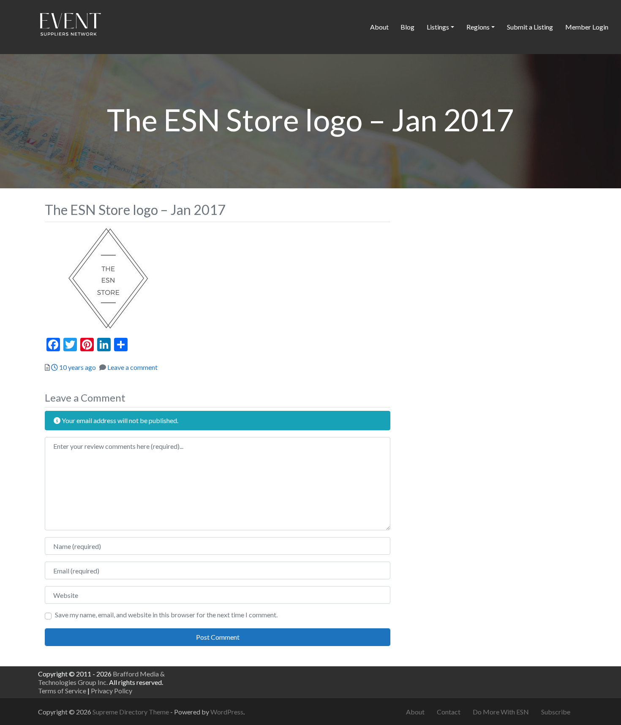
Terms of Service (62, 691)
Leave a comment (132, 367)
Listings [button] (438, 27)
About (379, 27)
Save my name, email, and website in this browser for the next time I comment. (166, 615)
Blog (407, 27)
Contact (448, 712)
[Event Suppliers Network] (70, 26)
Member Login (586, 27)
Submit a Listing (530, 27)
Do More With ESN (501, 712)
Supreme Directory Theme (131, 712)
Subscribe (555, 712)
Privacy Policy (111, 691)
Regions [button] (478, 27)
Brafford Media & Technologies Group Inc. (101, 678)
